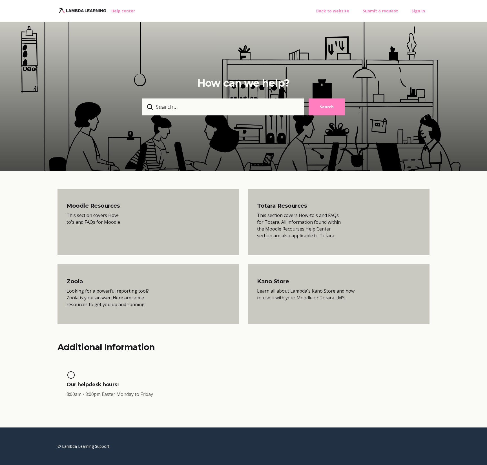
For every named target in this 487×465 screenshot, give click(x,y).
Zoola (75, 281)
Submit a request (380, 11)
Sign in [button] (418, 11)
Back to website (332, 11)
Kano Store (273, 281)
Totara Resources (282, 205)
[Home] (82, 11)
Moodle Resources (93, 205)
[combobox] (223, 106)
